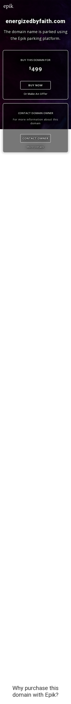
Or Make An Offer (36, 93)
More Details (35, 146)
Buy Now (35, 85)
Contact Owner (35, 138)
